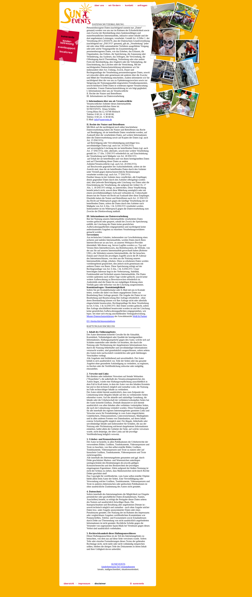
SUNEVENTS (118, 564)
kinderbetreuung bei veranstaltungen (118, 566)
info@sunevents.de (103, 119)
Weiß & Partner (140, 316)
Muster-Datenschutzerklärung (100, 316)
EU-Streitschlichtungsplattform (101, 321)
